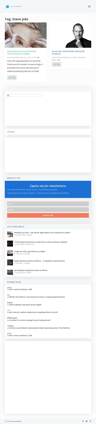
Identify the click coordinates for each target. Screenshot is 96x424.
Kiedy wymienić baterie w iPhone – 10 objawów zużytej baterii (39, 261)
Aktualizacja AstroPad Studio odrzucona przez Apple (21, 52)
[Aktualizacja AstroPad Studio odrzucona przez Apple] (26, 35)
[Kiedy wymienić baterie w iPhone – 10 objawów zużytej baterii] (10, 262)
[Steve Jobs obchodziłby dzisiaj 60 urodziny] (70, 35)
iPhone (29, 273)
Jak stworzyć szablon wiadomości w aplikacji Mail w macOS (33, 312)
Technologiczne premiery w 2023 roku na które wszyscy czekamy (40, 242)
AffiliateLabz (12, 318)
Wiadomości (30, 244)
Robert (10, 302)
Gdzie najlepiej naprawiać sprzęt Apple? (25, 305)
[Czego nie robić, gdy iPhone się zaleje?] (10, 253)
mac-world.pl (16, 421)
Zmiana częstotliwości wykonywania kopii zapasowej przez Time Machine (39, 328)
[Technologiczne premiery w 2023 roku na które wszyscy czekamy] (10, 244)
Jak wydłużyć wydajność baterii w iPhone (30, 270)
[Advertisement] (48, 155)
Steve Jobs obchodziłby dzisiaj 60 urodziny (68, 52)
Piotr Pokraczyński (17, 57)
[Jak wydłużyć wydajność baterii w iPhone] (10, 272)
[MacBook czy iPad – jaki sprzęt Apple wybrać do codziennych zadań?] (10, 234)
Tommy (10, 326)
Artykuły (29, 235)
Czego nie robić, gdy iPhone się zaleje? (29, 251)
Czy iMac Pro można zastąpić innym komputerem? (30, 320)
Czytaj (12, 77)
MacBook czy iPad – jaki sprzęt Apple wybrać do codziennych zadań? (42, 232)
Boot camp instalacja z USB (20, 289)
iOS (34, 57)
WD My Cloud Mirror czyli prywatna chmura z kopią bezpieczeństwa (37, 297)
